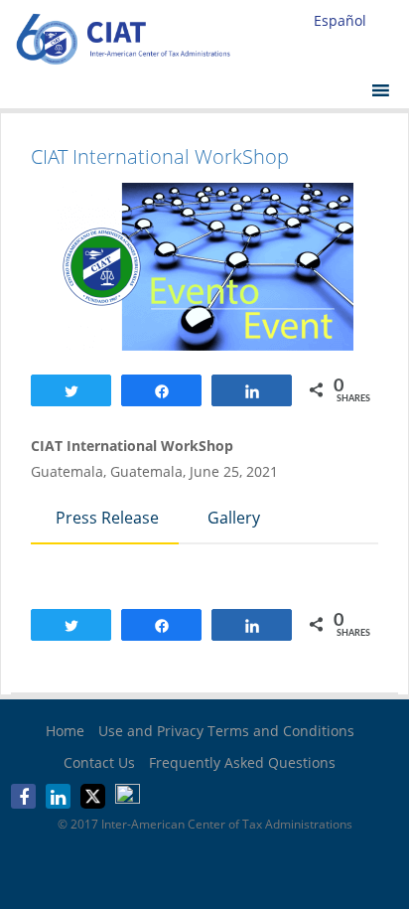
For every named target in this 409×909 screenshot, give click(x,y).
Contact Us (99, 762)
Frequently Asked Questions (242, 762)
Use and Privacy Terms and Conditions (226, 730)
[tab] (105, 519)
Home (65, 730)
